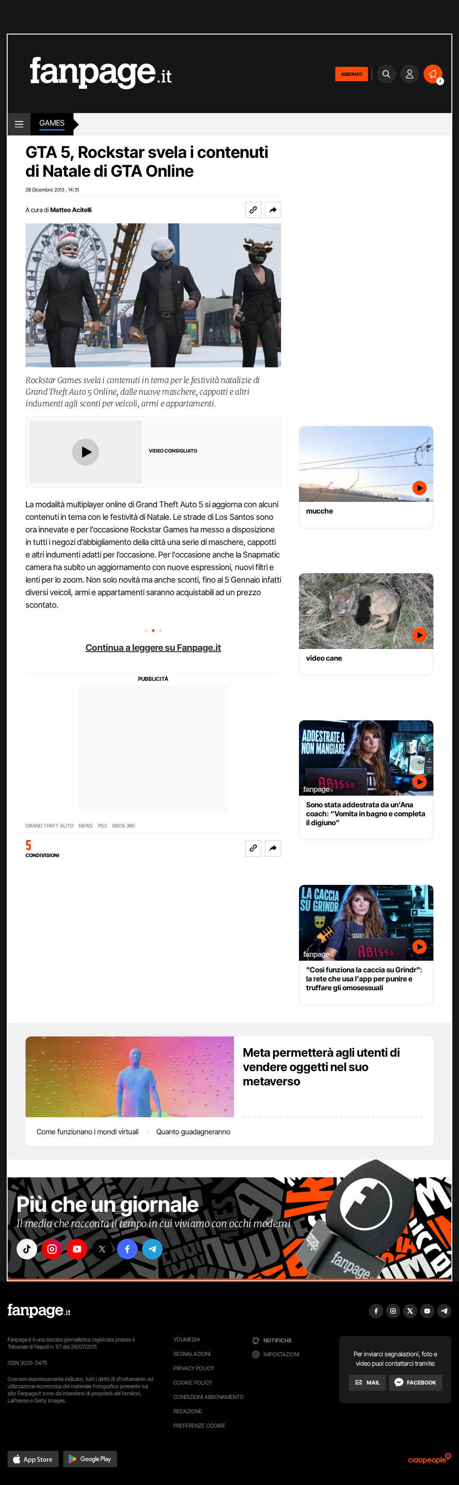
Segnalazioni (192, 1353)
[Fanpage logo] (90, 74)
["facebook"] (127, 1249)
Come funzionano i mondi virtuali (88, 1131)
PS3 (102, 825)
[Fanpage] (39, 1311)
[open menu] (19, 124)
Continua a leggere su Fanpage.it (153, 647)
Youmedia (186, 1339)
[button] (273, 210)
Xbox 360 (123, 825)
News (86, 825)
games (52, 122)
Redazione (187, 1411)
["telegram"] (152, 1249)
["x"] (102, 1249)
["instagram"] (52, 1249)
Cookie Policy (192, 1382)
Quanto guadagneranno (193, 1131)
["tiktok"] (27, 1249)
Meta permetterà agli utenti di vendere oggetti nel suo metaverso (321, 1066)
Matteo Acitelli (70, 209)
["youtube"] (77, 1249)
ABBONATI (351, 74)
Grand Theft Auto (50, 825)
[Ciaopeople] (429, 1461)
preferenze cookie (199, 1425)
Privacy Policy (193, 1368)
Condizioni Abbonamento (208, 1397)
